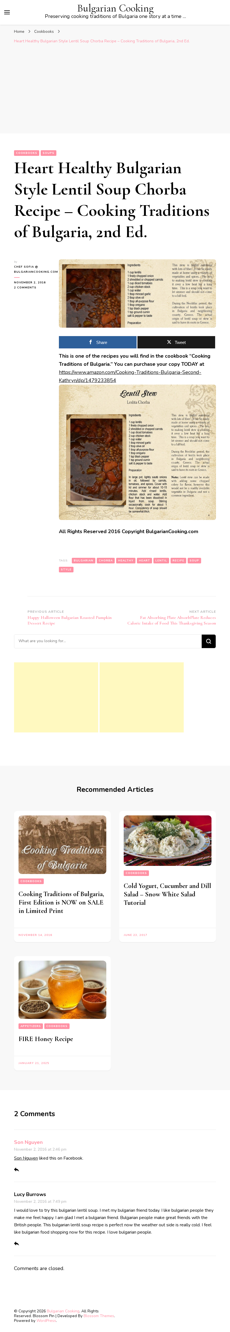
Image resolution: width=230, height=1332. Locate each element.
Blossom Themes (99, 1316)
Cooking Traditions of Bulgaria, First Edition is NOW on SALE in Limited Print (61, 902)
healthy (126, 561)
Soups (48, 153)
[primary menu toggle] (7, 12)
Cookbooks (26, 153)
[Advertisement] (115, 91)
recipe (178, 561)
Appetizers (30, 1026)
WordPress (46, 1320)
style (66, 570)
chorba (106, 561)
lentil (161, 561)
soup (194, 561)
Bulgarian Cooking (115, 8)
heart (144, 561)
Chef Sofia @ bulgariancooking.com (32, 269)
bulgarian (83, 561)
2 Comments (32, 287)
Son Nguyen (28, 1142)
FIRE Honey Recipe (46, 1039)
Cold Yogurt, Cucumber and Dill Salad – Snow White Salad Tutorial (167, 894)
